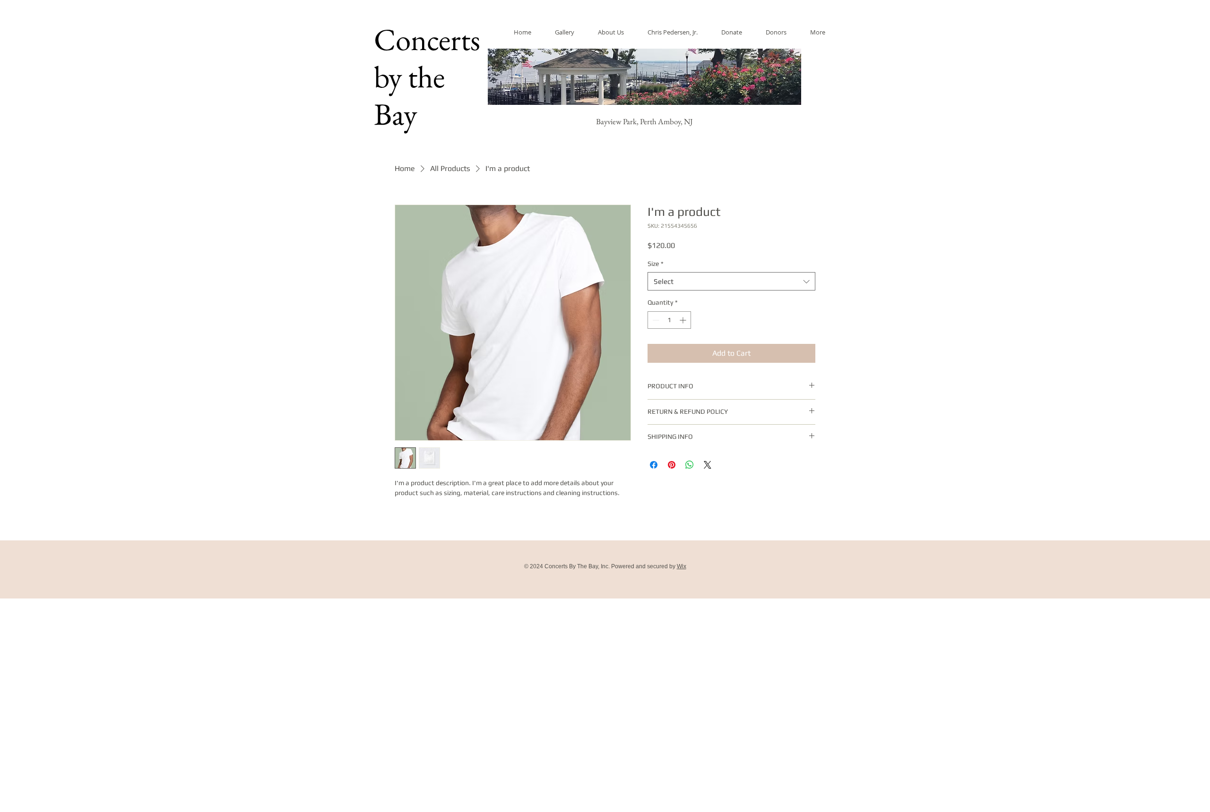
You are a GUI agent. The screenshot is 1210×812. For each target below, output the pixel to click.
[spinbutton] (669, 320)
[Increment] (684, 320)
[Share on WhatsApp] (689, 464)
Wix (681, 566)
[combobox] (731, 281)
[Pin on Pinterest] (671, 464)
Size (656, 263)
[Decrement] (655, 320)
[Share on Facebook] (653, 464)
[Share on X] (707, 464)
